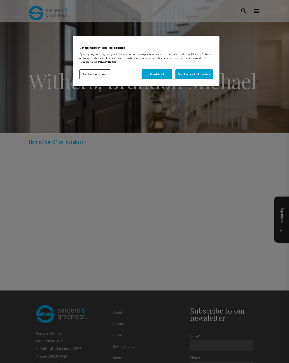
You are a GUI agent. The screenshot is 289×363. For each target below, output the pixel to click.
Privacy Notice (107, 61)
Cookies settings (94, 73)
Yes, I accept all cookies (194, 73)
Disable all (157, 73)
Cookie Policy (89, 61)
